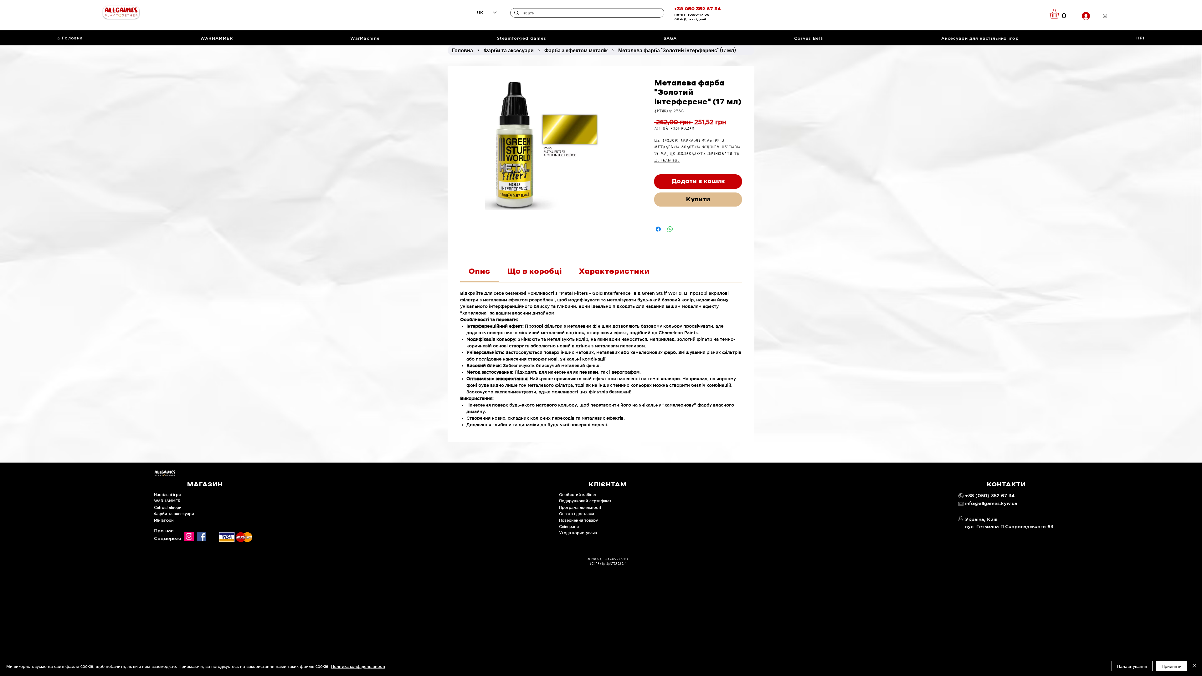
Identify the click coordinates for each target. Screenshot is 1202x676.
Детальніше (667, 160)
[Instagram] (189, 536)
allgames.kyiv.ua (614, 559)
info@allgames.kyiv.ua (991, 503)
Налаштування (1132, 666)
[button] (1060, 13)
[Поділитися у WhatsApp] (670, 229)
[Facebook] (201, 536)
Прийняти (1172, 666)
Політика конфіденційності (358, 666)
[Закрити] (1194, 666)
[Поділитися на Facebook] (658, 229)
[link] (479, 271)
